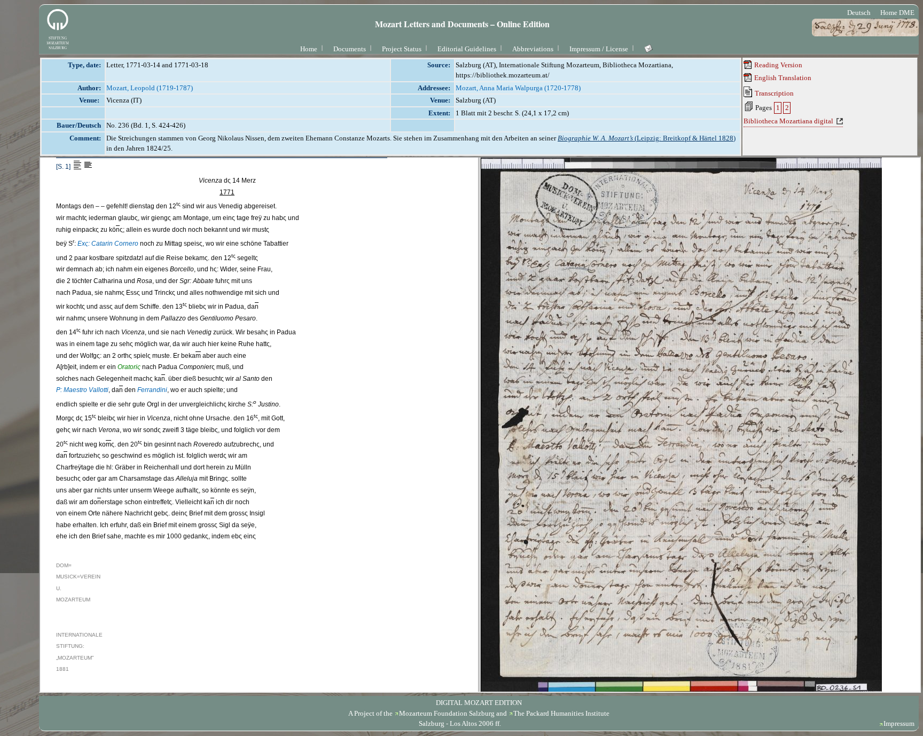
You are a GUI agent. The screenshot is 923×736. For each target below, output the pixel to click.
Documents (349, 49)
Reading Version (777, 65)
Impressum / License (598, 49)
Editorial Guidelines (466, 49)
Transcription (773, 93)
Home (308, 49)
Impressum (898, 723)
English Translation (782, 78)
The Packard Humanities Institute (561, 713)
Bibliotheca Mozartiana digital (788, 121)
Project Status (401, 49)
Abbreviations (532, 49)
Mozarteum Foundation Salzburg (447, 713)
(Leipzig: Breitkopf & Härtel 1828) (647, 138)
